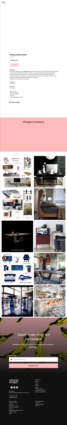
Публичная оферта (39, 404)
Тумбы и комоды (13, 401)
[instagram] (14, 388)
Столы (36, 382)
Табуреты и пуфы (13, 402)
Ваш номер (13, 355)
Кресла (36, 384)
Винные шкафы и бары (40, 391)
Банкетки (11, 404)
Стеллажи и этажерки (40, 390)
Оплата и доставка (39, 401)
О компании (38, 402)
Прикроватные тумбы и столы (16, 410)
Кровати (37, 385)
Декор (10, 413)
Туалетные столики (13, 405)
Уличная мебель (13, 411)
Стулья (36, 387)
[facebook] (12, 388)
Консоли (11, 408)
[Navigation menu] (3, 2)
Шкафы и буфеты (39, 388)
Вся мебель (38, 379)
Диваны (37, 381)
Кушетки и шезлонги (13, 407)
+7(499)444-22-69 (13, 395)
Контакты (37, 405)
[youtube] (17, 388)
